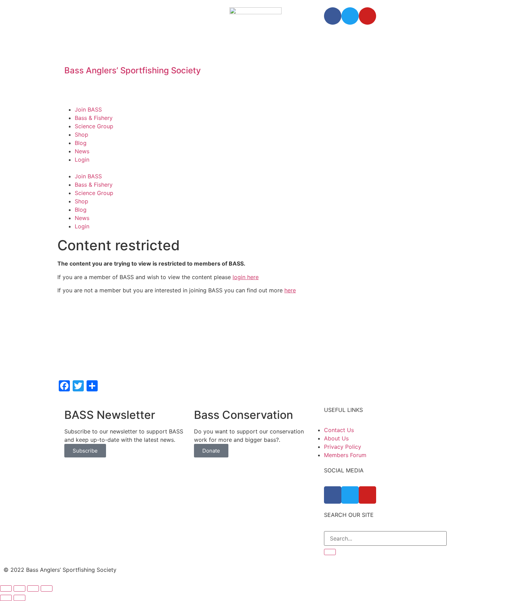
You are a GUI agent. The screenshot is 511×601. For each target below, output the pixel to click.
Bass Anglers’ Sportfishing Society (132, 70)
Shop (81, 134)
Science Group (94, 126)
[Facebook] (332, 16)
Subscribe (85, 450)
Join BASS (88, 109)
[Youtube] (367, 16)
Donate (211, 450)
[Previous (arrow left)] (6, 598)
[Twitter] (350, 16)
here (290, 290)
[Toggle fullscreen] (33, 588)
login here (246, 277)
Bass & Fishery (94, 117)
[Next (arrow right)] (19, 598)
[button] (255, 168)
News (82, 151)
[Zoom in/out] (46, 588)
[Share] (19, 588)
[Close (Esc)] (6, 588)
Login (82, 159)
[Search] (330, 552)
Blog (81, 142)
